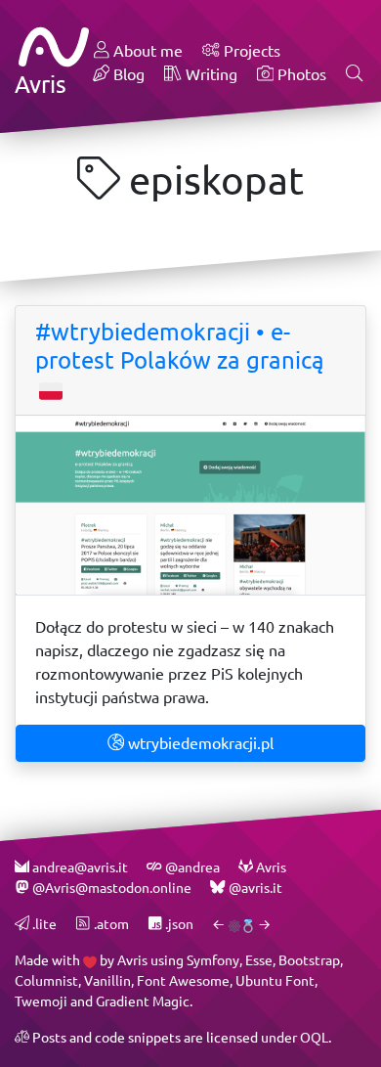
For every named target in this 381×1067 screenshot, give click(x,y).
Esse (259, 960)
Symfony (213, 960)
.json (177, 923)
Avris (132, 960)
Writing (209, 74)
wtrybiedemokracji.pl (199, 743)
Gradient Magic (143, 1001)
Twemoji (41, 1001)
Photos (300, 74)
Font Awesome (183, 980)
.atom (109, 923)
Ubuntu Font (275, 980)
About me (146, 50)
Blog (127, 74)
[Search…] (354, 74)
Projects (250, 50)
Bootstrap (309, 960)
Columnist (46, 980)
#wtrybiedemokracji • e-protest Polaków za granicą (179, 346)
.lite (43, 923)
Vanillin (107, 980)
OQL (314, 1037)
